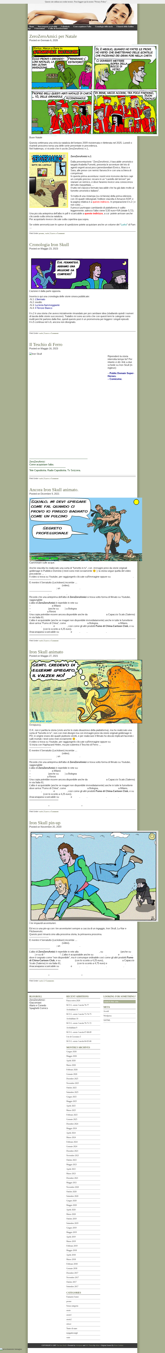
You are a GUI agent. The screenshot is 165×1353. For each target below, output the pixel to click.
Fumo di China (39, 611)
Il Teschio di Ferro (45, 344)
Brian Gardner (118, 1345)
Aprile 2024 (71, 1133)
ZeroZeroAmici (37, 461)
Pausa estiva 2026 (73, 1000)
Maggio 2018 (71, 1250)
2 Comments (49, 981)
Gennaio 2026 (71, 1074)
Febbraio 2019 (72, 1246)
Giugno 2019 (71, 1228)
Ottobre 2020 (71, 1192)
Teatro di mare (71, 1328)
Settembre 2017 (72, 1286)
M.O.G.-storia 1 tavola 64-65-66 (78, 1041)
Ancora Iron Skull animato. (53, 489)
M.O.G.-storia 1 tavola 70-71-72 (78, 1023)
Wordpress (107, 1016)
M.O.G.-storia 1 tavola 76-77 (77, 1005)
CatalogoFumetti (116, 963)
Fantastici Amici (72, 1297)
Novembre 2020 (72, 1187)
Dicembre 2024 (72, 1124)
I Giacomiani (39, 28)
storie (68, 1310)
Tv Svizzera (73, 470)
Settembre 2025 (72, 1092)
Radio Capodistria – (61, 805)
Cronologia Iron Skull (49, 244)
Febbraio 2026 (72, 1070)
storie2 (69, 1319)
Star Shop (47, 626)
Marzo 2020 (71, 1214)
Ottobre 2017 (71, 1282)
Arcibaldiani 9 (71, 1028)
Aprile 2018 (71, 1255)
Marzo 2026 (71, 1065)
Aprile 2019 (71, 1237)
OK (120, 2)
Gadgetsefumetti (97, 614)
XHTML (106, 1020)
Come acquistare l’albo (82, 26)
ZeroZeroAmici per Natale (53, 36)
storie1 (69, 1315)
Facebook (65, 631)
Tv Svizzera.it (90, 805)
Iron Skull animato (46, 651)
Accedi (106, 1011)
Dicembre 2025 (72, 1079)
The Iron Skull (61, 1345)
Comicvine (115, 379)
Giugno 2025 (71, 1097)
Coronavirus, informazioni (42, 588)
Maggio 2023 (71, 1164)
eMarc (97, 1345)
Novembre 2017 (72, 1277)
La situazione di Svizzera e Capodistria (51, 802)
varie (47, 233)
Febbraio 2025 (72, 1115)
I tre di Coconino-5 (73, 1037)
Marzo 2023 (71, 1173)
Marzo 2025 (71, 1110)
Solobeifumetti (69, 963)
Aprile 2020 (71, 1210)
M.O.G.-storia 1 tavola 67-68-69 (78, 1032)
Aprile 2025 (71, 1106)
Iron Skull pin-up (44, 822)
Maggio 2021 (71, 1182)
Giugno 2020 (71, 1201)
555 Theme (89, 1345)
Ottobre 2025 (71, 1088)
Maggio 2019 (71, 1232)
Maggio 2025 (71, 1101)
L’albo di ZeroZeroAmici (58, 28)
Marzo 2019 (71, 1241)
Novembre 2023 (72, 1155)
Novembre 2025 (72, 1083)
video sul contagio (70, 588)
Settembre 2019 (72, 1223)
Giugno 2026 (71, 1051)
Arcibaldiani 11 (72, 1009)
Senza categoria (72, 1306)
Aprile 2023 (71, 1169)
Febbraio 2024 (72, 1142)
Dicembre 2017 (72, 1273)
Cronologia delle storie (104, 26)
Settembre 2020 (72, 1196)
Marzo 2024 (71, 1137)
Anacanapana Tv (38, 594)
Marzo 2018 (71, 1259)
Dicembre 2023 (72, 1151)
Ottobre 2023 (71, 1160)
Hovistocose (36, 629)
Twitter (76, 631)
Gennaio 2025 (71, 1119)
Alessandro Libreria (76, 623)
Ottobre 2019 (71, 1219)
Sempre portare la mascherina (45, 585)
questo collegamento (122, 576)
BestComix (35, 626)
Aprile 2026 (71, 1060)
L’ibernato (40, 299)
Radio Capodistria (56, 470)
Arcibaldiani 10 (72, 1019)
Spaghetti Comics (38, 1008)
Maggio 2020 (71, 1205)
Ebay (62, 608)
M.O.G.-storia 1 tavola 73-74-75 (78, 1014)
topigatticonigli (72, 1333)
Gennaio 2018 (71, 1268)
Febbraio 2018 (72, 1264)
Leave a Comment (57, 233)
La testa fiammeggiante (47, 305)
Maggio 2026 (71, 1056)
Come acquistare (97, 631)
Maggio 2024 (71, 1128)
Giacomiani (35, 1002)
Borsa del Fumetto (41, 605)
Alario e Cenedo (37, 1005)
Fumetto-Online (39, 608)
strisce (68, 1324)
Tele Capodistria (37, 470)
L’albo (84, 631)
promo (41, 233)
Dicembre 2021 (72, 1178)
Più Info (111, 2)
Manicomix (61, 626)
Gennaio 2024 (71, 1146)
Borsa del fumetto (108, 623)
